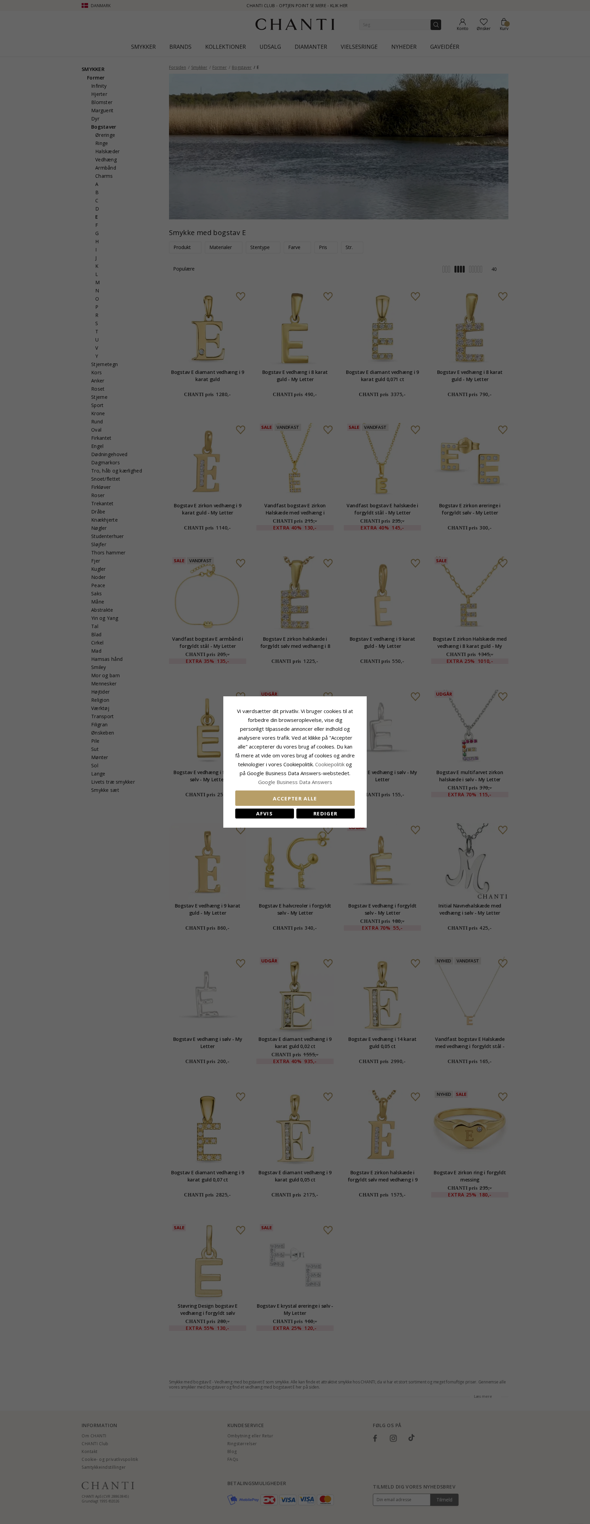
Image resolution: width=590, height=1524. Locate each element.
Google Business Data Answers (295, 782)
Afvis (264, 813)
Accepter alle (295, 798)
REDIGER (325, 813)
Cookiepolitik (330, 764)
